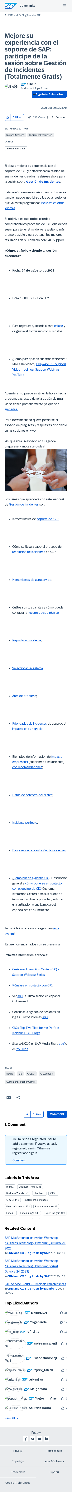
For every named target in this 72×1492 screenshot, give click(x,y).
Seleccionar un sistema (27, 668)
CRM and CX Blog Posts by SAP (24, 15)
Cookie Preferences (17, 1482)
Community (27, 5)
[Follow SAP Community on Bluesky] (32, 1439)
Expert (9, 1213)
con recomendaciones (27, 767)
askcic (9, 1073)
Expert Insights (28, 1213)
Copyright (18, 1461)
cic (20, 1073)
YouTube (22, 1049)
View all (10, 1418)
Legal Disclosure (54, 1461)
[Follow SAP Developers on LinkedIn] (46, 1439)
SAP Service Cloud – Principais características (35, 1284)
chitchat (38, 1193)
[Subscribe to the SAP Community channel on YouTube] (39, 1439)
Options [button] (34, 101)
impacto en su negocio (27, 728)
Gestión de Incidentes (43, 181)
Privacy (17, 1450)
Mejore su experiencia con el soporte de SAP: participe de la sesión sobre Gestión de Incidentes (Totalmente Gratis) (36, 56)
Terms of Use (54, 1450)
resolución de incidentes (28, 552)
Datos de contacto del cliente (32, 795)
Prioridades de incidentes (29, 723)
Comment (19, 1160)
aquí (20, 996)
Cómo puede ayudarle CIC (31, 878)
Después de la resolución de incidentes (39, 850)
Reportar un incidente (26, 640)
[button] (8, 117)
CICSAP (31, 1073)
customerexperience (35, 1200)
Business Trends (28, 1186)
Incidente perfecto (24, 822)
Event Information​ (44, 1206)
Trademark (18, 1472)
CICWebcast (46, 1073)
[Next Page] (39, 1218)
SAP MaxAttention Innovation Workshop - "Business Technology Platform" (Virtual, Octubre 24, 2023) (32, 1266)
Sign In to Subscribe (49, 94)
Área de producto (24, 696)
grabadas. (11, 409)
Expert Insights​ (52, 1213)
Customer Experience (40, 135)
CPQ (52, 1193)
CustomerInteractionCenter (20, 1082)
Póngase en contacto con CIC (32, 985)
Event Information (16, 148)
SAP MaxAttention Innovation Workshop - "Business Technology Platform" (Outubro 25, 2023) (35, 1243)
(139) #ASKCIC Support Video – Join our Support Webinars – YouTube (39, 369)
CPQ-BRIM (11, 1200)
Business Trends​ (15, 1193)
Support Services (15, 135)
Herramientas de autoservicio (31, 579)
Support (54, 1472)
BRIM (9, 1186)
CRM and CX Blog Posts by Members (32, 1288)
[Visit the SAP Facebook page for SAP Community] (25, 1439)
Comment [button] (57, 1114)
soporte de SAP (48, 519)
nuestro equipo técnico (43, 612)
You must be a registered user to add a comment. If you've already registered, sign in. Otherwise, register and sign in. (34, 1146)
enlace (58, 325)
